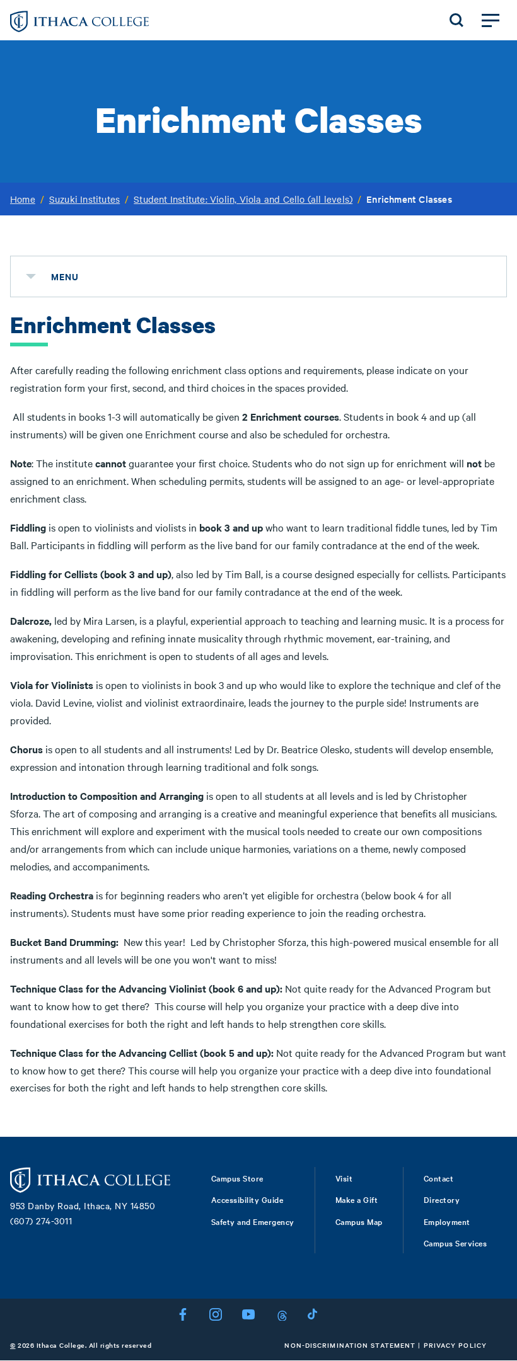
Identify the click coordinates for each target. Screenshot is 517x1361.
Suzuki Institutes (84, 199)
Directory (442, 1199)
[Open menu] (490, 20)
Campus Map (359, 1221)
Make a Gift (356, 1199)
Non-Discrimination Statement (349, 1345)
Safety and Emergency (252, 1221)
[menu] (31, 276)
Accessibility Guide (247, 1199)
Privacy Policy (455, 1345)
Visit (344, 1177)
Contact (439, 1177)
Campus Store (237, 1177)
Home (22, 199)
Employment (447, 1221)
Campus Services (455, 1242)
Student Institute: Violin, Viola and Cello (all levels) (243, 199)
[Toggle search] (456, 20)
